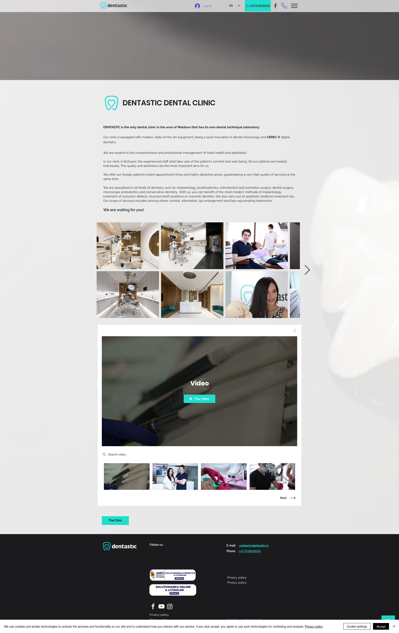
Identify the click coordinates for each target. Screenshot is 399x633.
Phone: (231, 551)
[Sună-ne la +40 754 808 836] (284, 5)
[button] (294, 6)
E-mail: (231, 545)
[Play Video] (126, 476)
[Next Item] (307, 270)
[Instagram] (169, 606)
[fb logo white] (153, 606)
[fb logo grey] (275, 6)
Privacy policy (314, 626)
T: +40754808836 (258, 5)
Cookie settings (357, 626)
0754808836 (251, 551)
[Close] (394, 626)
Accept (381, 626)
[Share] (293, 330)
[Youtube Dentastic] (161, 606)
